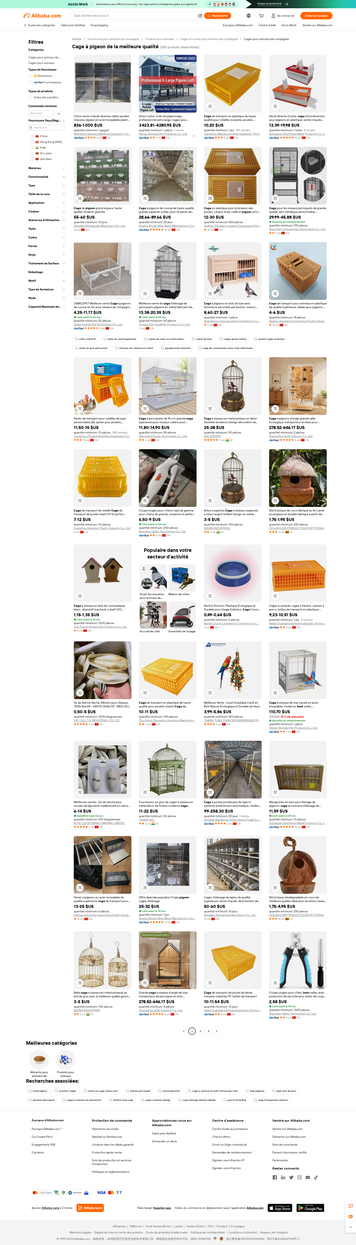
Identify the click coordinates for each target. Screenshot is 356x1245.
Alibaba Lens (50, 1208)
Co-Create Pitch (42, 1136)
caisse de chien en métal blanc (166, 339)
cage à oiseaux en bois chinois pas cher (215, 1091)
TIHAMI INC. (147, 819)
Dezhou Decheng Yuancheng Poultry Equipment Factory (298, 321)
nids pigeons (257, 1091)
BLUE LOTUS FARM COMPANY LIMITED (99, 823)
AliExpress (119, 1226)
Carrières (38, 1152)
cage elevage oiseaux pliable (199, 1100)
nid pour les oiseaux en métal (136, 348)
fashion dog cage (123, 1100)
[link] (350, 1205)
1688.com (135, 1226)
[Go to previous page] (183, 1031)
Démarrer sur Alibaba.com (289, 1136)
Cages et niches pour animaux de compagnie (209, 39)
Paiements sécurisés (105, 1129)
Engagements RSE (43, 1144)
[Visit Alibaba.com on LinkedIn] (283, 1177)
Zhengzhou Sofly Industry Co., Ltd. (291, 436)
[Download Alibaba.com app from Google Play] (310, 1208)
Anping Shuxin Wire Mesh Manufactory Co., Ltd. (168, 225)
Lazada (178, 1226)
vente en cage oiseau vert (103, 1091)
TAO (210, 1226)
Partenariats (280, 1160)
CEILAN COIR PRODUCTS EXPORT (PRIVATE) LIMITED (298, 528)
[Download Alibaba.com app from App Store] (280, 1208)
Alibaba (76, 39)
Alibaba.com (255, 1208)
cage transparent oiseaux (273, 1100)
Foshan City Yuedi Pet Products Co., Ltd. (164, 324)
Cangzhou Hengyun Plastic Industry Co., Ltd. (102, 528)
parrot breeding (237, 1100)
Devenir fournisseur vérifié (289, 1152)
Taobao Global (195, 1226)
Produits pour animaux (159, 39)
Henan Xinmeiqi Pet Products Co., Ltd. (163, 133)
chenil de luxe (204, 339)
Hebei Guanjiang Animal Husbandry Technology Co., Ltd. (298, 623)
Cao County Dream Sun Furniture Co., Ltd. (100, 626)
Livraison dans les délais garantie (113, 1144)
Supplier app (162, 1208)
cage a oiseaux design (158, 1100)
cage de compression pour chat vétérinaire (228, 348)
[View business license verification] (215, 1239)
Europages (238, 1226)
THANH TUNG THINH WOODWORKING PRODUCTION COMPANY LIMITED (233, 720)
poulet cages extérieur (271, 339)
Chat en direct (221, 1136)
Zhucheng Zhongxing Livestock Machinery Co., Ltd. (168, 720)
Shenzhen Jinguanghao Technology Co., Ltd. (297, 229)
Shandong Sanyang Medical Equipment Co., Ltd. (102, 133)
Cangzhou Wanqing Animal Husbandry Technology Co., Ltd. (233, 133)
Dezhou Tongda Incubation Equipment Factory (233, 225)
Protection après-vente (107, 1152)
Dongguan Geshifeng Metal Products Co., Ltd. (298, 133)
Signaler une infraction (226, 1168)
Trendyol (221, 1226)
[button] (200, 15)
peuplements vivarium (178, 348)
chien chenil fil (87, 339)
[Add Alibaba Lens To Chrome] (90, 1208)
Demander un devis (164, 1141)
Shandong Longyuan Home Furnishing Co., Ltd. (233, 321)
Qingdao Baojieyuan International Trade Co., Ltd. (233, 819)
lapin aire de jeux (286, 1091)
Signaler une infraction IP (228, 1160)
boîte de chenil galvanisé (122, 339)
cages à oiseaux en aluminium (84, 1100)
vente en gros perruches (93, 348)
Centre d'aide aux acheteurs (230, 1129)
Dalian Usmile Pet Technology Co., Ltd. (98, 324)
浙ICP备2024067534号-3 (283, 1238)
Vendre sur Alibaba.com (287, 1129)
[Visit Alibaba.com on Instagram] (299, 1177)
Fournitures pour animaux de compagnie (113, 39)
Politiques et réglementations (111, 1171)
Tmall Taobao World (157, 1226)
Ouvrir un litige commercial (229, 1144)
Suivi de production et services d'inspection (111, 1162)
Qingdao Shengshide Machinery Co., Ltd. (99, 225)
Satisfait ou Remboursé (107, 1136)
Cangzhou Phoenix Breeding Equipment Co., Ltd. (102, 436)
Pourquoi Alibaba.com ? (47, 1129)
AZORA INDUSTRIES (217, 528)
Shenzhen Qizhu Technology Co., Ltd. (162, 531)
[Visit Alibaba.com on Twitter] (291, 1177)
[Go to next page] (216, 1031)
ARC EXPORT (212, 436)
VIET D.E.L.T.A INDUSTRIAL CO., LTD (96, 720)
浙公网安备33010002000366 (245, 1238)
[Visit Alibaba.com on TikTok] (316, 1177)
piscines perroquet (44, 1100)
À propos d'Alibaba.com (48, 1120)
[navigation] (46, 536)
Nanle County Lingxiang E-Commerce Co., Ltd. (233, 623)
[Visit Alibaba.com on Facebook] (274, 1177)
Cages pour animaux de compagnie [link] (266, 39)
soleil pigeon (40, 1091)
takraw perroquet (140, 1091)
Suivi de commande (284, 1144)
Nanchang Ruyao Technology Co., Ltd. (163, 436)
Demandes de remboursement (232, 1152)
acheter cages (67, 1091)
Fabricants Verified (164, 1133)
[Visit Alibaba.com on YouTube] (307, 1177)
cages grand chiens (235, 339)
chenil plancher (171, 1091)
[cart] (262, 16)
